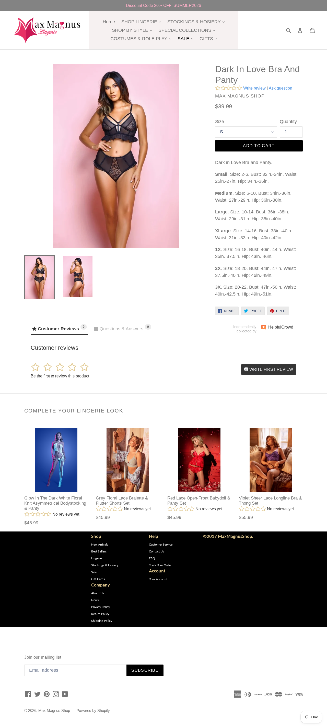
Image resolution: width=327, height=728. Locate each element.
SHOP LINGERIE (142, 21)
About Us (97, 593)
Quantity (288, 121)
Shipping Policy (101, 620)
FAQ (152, 558)
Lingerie (96, 558)
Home (109, 21)
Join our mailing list (42, 657)
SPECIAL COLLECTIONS (188, 30)
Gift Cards (98, 579)
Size (219, 121)
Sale (94, 572)
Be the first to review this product (60, 376)
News (95, 600)
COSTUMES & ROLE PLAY (142, 38)
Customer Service (160, 544)
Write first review (270, 369)
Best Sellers (99, 551)
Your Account (158, 579)
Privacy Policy (100, 607)
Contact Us (156, 551)
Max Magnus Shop (54, 710)
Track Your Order (160, 565)
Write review (254, 88)
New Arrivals (99, 544)
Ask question (280, 88)
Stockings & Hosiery (104, 565)
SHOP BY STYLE (133, 30)
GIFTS (209, 38)
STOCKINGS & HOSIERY (197, 21)
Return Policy (100, 613)
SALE (187, 38)
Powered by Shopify (93, 710)
